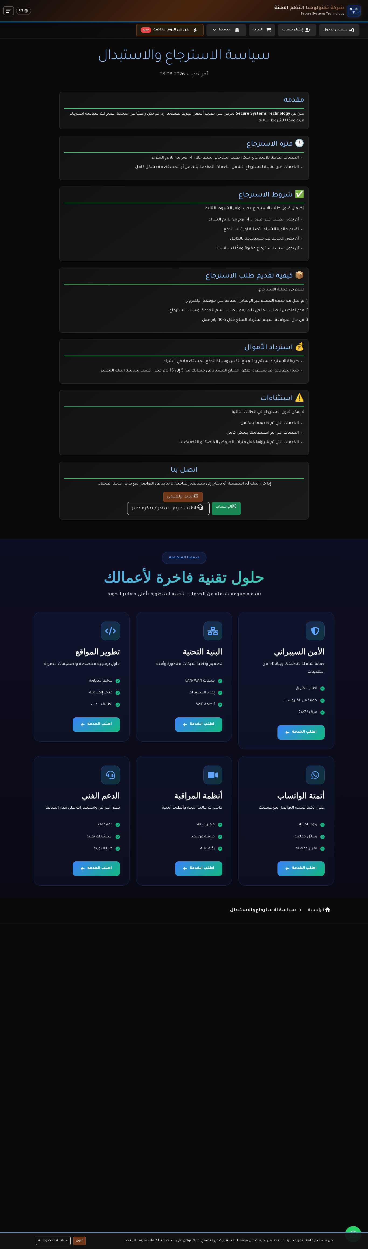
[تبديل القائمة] (8, 10)
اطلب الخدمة (304, 732)
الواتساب (223, 507)
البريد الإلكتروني (180, 497)
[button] (226, 30)
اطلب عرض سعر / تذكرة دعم (164, 508)
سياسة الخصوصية (53, 1241)
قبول (79, 1241)
